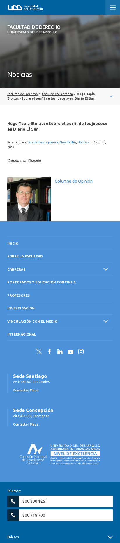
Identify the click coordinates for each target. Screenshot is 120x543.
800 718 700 (33, 515)
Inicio (12, 243)
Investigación (21, 308)
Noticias (83, 142)
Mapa (34, 390)
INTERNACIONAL (21, 334)
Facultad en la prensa (42, 142)
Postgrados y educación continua (41, 282)
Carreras (16, 269)
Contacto (20, 390)
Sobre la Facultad (25, 256)
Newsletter (68, 142)
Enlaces (13, 537)
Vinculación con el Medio (32, 321)
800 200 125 (33, 501)
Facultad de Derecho (34, 29)
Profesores (18, 295)
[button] (112, 7)
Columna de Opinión (74, 181)
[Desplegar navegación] (60, 96)
